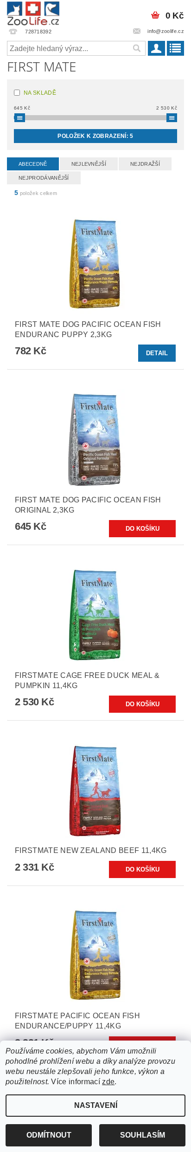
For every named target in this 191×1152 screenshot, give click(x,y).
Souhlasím (142, 1135)
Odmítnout (48, 1135)
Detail (157, 353)
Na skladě (40, 93)
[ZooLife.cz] (33, 12)
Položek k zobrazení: (95, 136)
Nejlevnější (89, 164)
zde (108, 1082)
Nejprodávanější (44, 178)
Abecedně (33, 164)
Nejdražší (145, 164)
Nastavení (95, 1105)
